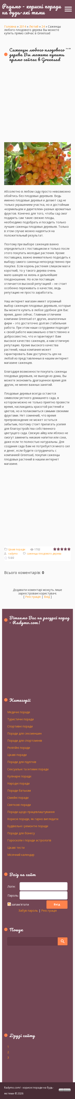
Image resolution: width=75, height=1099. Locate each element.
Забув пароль (28, 910)
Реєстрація (33, 597)
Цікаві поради (16, 549)
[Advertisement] (37, 104)
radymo (13, 553)
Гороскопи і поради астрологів (29, 840)
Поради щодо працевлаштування (31, 812)
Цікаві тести (16, 847)
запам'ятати (20, 904)
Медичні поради (18, 712)
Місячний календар (20, 854)
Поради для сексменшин (24, 733)
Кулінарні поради (19, 776)
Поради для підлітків (21, 762)
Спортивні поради (20, 726)
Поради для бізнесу (21, 833)
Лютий (33, 26)
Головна (10, 26)
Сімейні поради (18, 797)
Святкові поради (19, 804)
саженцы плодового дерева (44, 553)
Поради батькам (19, 790)
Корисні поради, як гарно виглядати (32, 819)
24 (43, 26)
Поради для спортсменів (24, 740)
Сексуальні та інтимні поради (28, 769)
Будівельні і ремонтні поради (27, 826)
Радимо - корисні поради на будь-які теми (31, 9)
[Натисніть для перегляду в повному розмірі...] (37, 144)
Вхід (47, 597)
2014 (22, 26)
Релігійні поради (18, 747)
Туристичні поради (20, 719)
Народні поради (18, 783)
